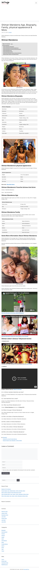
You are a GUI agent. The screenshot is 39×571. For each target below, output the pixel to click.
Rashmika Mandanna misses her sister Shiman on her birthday (15, 336)
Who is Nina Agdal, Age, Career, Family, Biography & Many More (15, 496)
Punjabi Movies (5, 544)
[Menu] (36, 2)
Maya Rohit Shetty (11, 184)
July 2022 (3, 520)
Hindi (3, 538)
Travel (3, 551)
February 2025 (4, 511)
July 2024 (4, 516)
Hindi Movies (4, 540)
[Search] (18, 480)
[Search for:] (9, 480)
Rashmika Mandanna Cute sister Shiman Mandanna (13, 313)
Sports (3, 545)
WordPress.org (5, 564)
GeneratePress (26, 569)
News (3, 542)
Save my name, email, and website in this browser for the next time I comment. (19, 470)
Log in (3, 559)
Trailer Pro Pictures (17, 389)
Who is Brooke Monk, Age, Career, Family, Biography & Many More (15, 494)
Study (3, 547)
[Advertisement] (19, 13)
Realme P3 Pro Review (6, 489)
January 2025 (4, 513)
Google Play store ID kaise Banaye (10, 439)
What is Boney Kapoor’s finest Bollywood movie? (11, 492)
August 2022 (4, 518)
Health (3, 537)
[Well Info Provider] (6, 2)
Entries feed (4, 561)
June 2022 (4, 521)
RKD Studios (29, 364)
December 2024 (5, 515)
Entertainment (4, 532)
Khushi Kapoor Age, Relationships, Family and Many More (13, 490)
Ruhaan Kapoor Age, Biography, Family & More (12, 440)
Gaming (3, 535)
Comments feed (5, 562)
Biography (5, 437)
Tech (3, 549)
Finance (3, 533)
